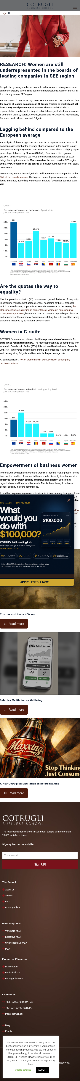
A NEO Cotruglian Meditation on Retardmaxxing (29, 783)
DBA (7, 948)
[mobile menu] (75, 7)
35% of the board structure (14, 177)
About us (10, 889)
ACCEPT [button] (42, 1069)
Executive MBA (13, 936)
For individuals (12, 972)
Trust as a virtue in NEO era (17, 614)
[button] (69, 500)
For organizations (14, 978)
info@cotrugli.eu (14, 1013)
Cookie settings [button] (23, 1069)
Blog (7, 1025)
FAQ (7, 901)
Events (8, 1031)
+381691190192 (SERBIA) (18, 1007)
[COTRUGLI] (40, 5)
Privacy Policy (12, 907)
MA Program (11, 966)
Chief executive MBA (16, 942)
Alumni (8, 895)
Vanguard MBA (13, 930)
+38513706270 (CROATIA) (19, 1002)
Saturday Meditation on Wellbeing (21, 700)
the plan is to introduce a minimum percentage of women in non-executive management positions (38, 310)
